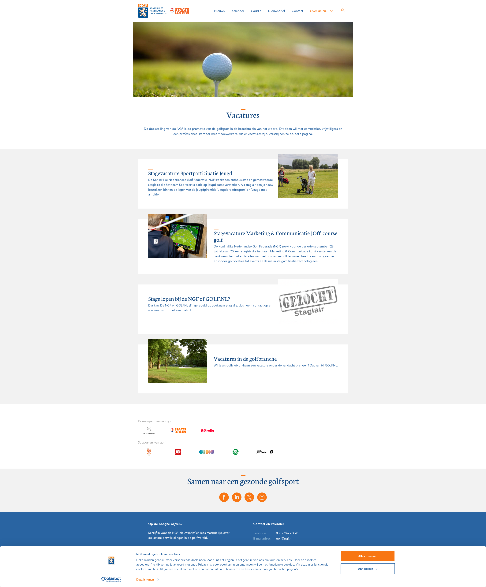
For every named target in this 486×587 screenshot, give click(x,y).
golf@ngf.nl (284, 538)
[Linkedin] (237, 497)
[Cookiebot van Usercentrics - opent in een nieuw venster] (111, 579)
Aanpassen (365, 568)
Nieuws (219, 11)
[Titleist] (264, 454)
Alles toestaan (367, 556)
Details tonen (145, 579)
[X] (249, 497)
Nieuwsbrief (276, 11)
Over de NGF (319, 11)
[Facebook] (224, 497)
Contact (297, 11)
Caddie (256, 11)
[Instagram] (262, 497)
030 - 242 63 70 (287, 533)
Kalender (237, 11)
